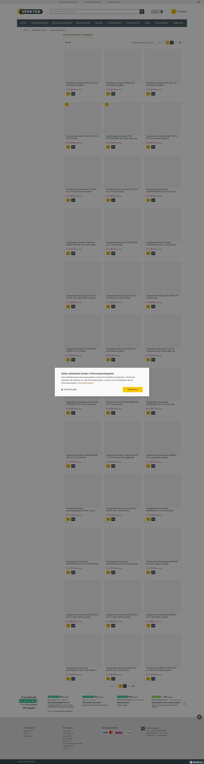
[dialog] (102, 382)
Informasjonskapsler (85, 383)
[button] (69, 389)
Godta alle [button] (132, 389)
